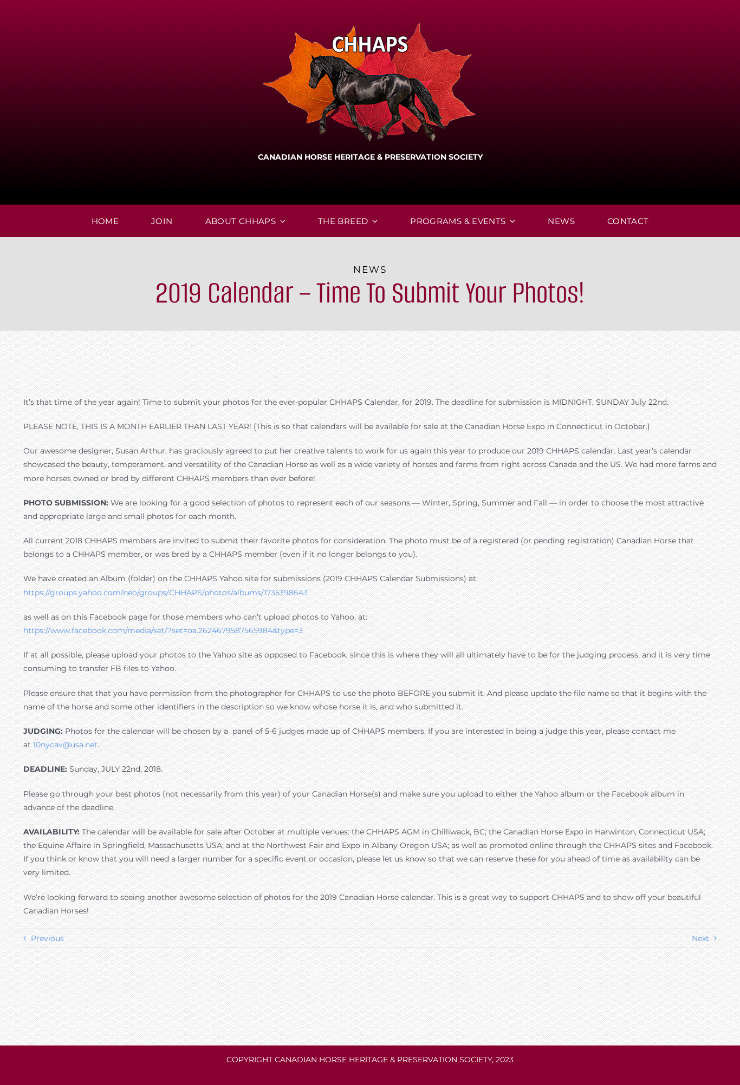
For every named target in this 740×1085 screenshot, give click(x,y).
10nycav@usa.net (65, 744)
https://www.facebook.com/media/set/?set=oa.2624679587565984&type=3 (163, 630)
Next (700, 938)
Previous (47, 938)
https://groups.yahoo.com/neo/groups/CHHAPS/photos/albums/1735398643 (165, 592)
